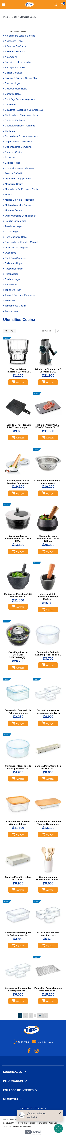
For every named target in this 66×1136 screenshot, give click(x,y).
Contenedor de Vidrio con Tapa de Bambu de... (48, 822)
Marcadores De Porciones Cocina (22, 189)
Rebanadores (11, 274)
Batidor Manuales (13, 72)
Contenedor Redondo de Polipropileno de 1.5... (18, 767)
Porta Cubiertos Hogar (16, 237)
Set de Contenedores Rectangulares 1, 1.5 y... (48, 711)
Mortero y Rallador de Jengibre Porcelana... (18, 481)
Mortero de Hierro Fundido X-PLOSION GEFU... (48, 538)
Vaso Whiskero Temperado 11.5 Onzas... (18, 370)
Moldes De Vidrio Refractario (19, 199)
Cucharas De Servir (15, 120)
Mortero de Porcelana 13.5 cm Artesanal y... (18, 595)
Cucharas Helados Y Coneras (20, 125)
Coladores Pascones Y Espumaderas (24, 110)
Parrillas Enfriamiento (15, 221)
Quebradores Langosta (16, 247)
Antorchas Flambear (15, 51)
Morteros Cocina (13, 210)
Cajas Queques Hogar (16, 88)
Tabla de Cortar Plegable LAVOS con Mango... (18, 426)
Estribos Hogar (12, 162)
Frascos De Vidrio (14, 173)
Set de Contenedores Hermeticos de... (48, 933)
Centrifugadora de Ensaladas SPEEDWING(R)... (17, 655)
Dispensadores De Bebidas (18, 141)
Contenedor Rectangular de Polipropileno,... (18, 989)
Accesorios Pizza (14, 41)
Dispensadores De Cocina (18, 146)
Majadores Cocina (14, 184)
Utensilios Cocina (18, 32)
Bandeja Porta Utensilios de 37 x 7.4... (48, 767)
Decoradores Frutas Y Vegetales (21, 136)
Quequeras (10, 252)
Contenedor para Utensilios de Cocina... (48, 878)
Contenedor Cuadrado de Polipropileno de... (18, 711)
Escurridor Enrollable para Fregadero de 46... (48, 989)
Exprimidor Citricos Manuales (20, 168)
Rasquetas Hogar (14, 268)
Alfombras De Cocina (15, 46)
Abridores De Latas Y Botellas (20, 35)
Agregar (20, 382)
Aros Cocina (11, 57)
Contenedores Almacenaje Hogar (21, 115)
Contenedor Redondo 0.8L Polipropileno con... (48, 653)
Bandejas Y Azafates (15, 67)
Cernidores (10, 104)
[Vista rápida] (21, 365)
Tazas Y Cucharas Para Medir (20, 295)
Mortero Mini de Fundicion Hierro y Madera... (48, 597)
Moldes (8, 194)
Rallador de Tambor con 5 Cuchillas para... (48, 370)
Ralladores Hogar (13, 263)
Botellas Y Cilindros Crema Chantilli (22, 78)
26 (40, 1015)
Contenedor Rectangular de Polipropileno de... (18, 933)
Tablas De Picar (13, 290)
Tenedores (10, 300)
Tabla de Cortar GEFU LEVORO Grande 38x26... (48, 426)
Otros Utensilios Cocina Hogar (20, 215)
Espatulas (10, 157)
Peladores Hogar (13, 226)
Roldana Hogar (12, 279)
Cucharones (11, 131)
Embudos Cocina (13, 152)
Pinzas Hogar (12, 231)
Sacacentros (11, 284)
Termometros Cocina (15, 305)
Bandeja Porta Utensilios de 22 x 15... (18, 878)
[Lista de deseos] (15, 365)
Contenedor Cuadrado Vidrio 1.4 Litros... (18, 822)
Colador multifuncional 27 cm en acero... (48, 481)
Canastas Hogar (13, 94)
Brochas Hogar (12, 83)
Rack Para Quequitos (16, 258)
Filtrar (10, 331)
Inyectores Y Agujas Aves (18, 178)
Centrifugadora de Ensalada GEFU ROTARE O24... (18, 538)
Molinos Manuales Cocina (18, 205)
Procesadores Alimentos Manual (21, 242)
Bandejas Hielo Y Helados (18, 62)
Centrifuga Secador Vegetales (20, 99)
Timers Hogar (12, 311)
